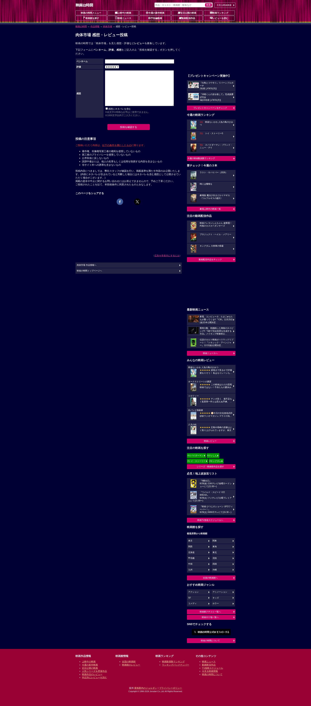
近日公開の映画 (188, 13)
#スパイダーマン (195, 455)
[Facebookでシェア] (120, 201)
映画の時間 (81, 26)
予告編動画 (156, 18)
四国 (215, 564)
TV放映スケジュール (212, 668)
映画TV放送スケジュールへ (210, 520)
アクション (193, 592)
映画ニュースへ (210, 353)
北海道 (191, 552)
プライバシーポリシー (170, 688)
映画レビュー (210, 441)
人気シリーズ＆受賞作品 (94, 671)
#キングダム (215, 461)
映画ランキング (220, 13)
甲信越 (191, 558)
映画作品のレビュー (92, 674)
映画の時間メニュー (91, 13)
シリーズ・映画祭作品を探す (210, 466)
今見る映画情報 (210, 671)
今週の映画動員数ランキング (201, 158)
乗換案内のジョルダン (145, 688)
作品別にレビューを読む (94, 677)
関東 (215, 541)
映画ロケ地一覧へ (210, 617)
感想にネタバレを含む (119, 109)
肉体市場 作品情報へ (86, 265)
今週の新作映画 (156, 13)
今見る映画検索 (224, 5)
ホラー (216, 603)
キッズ (216, 598)
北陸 (215, 558)
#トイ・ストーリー (197, 461)
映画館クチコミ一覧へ (210, 611)
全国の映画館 (129, 661)
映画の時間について (210, 640)
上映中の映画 (124, 13)
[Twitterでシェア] (137, 201)
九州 (190, 570)
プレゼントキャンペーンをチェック (210, 108)
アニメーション (220, 592)
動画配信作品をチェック (210, 259)
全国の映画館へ (210, 578)
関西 (190, 546)
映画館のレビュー (131, 665)
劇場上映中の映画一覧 (210, 209)
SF (189, 598)
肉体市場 (107, 26)
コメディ (192, 603)
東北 (215, 552)
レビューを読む (220, 18)
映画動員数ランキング (173, 661)
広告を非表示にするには (167, 255)
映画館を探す (92, 18)
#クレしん (212, 455)
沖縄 (215, 570)
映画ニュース (124, 18)
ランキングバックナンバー (175, 665)
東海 (215, 546)
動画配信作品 (188, 18)
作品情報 (94, 26)
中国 (190, 564)
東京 (190, 541)
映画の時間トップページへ (89, 271)
